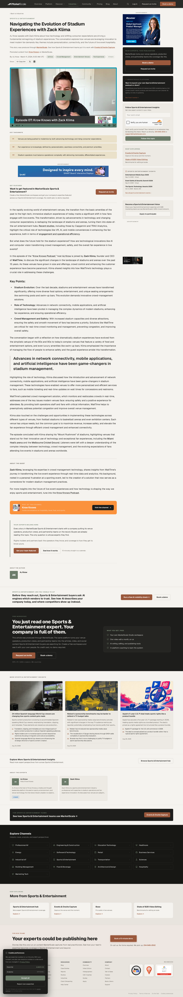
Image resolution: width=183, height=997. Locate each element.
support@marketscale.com (135, 134)
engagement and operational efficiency (59, 234)
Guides (85, 978)
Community (86, 4)
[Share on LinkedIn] (34, 61)
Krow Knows (34, 52)
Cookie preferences (167, 993)
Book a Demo (109, 981)
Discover (59, 4)
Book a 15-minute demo (123, 938)
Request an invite (149, 4)
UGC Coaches (87, 975)
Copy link (22, 62)
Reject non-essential (25, 984)
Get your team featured (26, 551)
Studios (63, 975)
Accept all (25, 978)
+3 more (111, 57)
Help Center (64, 984)
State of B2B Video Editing (136, 159)
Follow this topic (148, 138)
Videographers (87, 971)
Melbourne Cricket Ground (45, 442)
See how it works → (132, 97)
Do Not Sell (155, 993)
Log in (134, 4)
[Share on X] (30, 61)
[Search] (128, 4)
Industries (72, 4)
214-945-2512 (160, 132)
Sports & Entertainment (22, 18)
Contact (107, 968)
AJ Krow (66, 256)
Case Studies (65, 968)
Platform (48, 4)
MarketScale (41, 47)
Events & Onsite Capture (104, 47)
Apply (85, 981)
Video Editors (87, 968)
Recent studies (46, 225)
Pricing (99, 4)
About (115, 4)
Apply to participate (148, 214)
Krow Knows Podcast (44, 256)
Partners (107, 978)
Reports (63, 971)
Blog (108, 4)
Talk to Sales (109, 971)
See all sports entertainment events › (138, 193)
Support (107, 984)
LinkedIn (15, 797)
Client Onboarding (66, 981)
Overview (38, 4)
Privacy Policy (132, 993)
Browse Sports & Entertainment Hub (156, 761)
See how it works (50, 551)
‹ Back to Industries (17, 14)
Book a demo (147, 62)
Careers (107, 975)
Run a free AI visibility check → (137, 597)
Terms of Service (144, 993)
